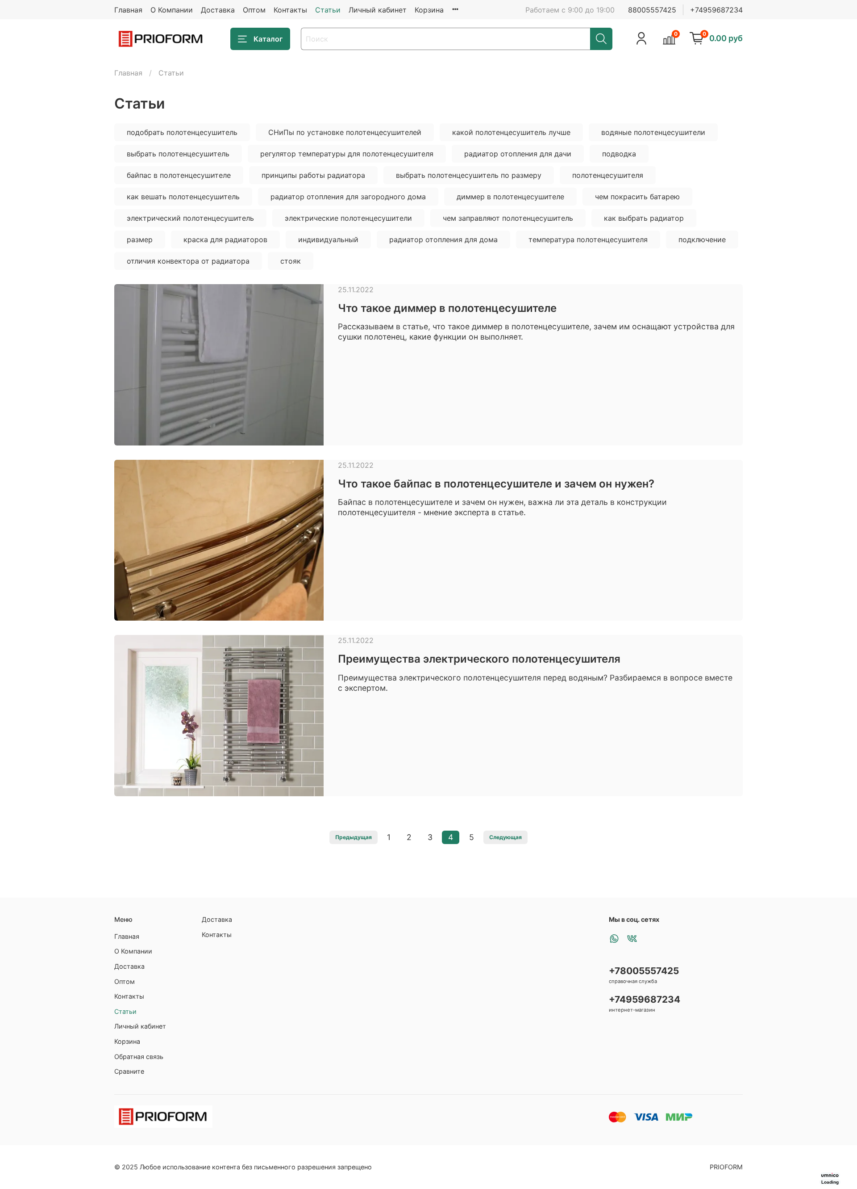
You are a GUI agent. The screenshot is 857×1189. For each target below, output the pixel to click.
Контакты (290, 9)
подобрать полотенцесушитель (182, 132)
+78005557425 (644, 970)
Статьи (328, 9)
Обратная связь (138, 1056)
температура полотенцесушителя (588, 239)
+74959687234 (716, 9)
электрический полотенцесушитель (190, 218)
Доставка (218, 9)
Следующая (505, 837)
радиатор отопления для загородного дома (348, 196)
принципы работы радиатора (313, 175)
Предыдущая (353, 837)
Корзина (429, 9)
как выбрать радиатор (644, 218)
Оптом (254, 9)
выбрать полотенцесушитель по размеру (468, 175)
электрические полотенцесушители (348, 218)
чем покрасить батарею (637, 196)
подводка (619, 153)
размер (140, 239)
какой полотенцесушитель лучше (511, 132)
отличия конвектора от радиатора (188, 260)
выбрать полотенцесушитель (178, 153)
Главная (128, 9)
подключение (702, 239)
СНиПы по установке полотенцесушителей (344, 132)
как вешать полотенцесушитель (183, 196)
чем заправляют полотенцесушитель (508, 218)
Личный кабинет (378, 9)
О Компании (171, 9)
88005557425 (652, 9)
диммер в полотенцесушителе (510, 196)
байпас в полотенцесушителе (179, 175)
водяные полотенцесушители (653, 132)
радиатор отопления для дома (443, 239)
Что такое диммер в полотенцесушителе (447, 308)
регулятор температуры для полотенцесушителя (346, 153)
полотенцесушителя (607, 175)
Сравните (129, 1071)
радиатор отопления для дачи (517, 153)
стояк (290, 260)
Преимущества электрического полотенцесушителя (479, 658)
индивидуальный (328, 239)
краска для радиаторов (225, 239)
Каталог (268, 38)
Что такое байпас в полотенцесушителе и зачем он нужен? (496, 483)
